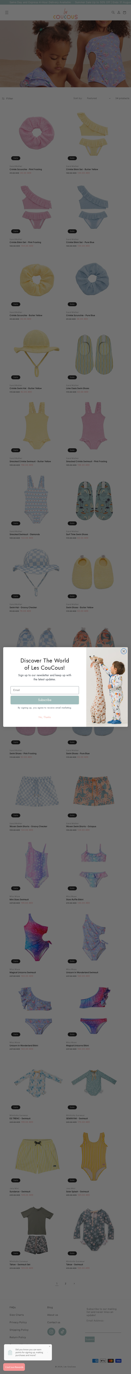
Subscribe (44, 700)
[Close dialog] (124, 651)
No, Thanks (45, 717)
